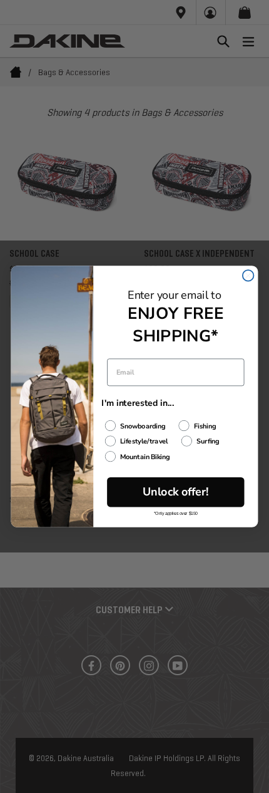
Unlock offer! (175, 491)
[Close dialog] (248, 275)
